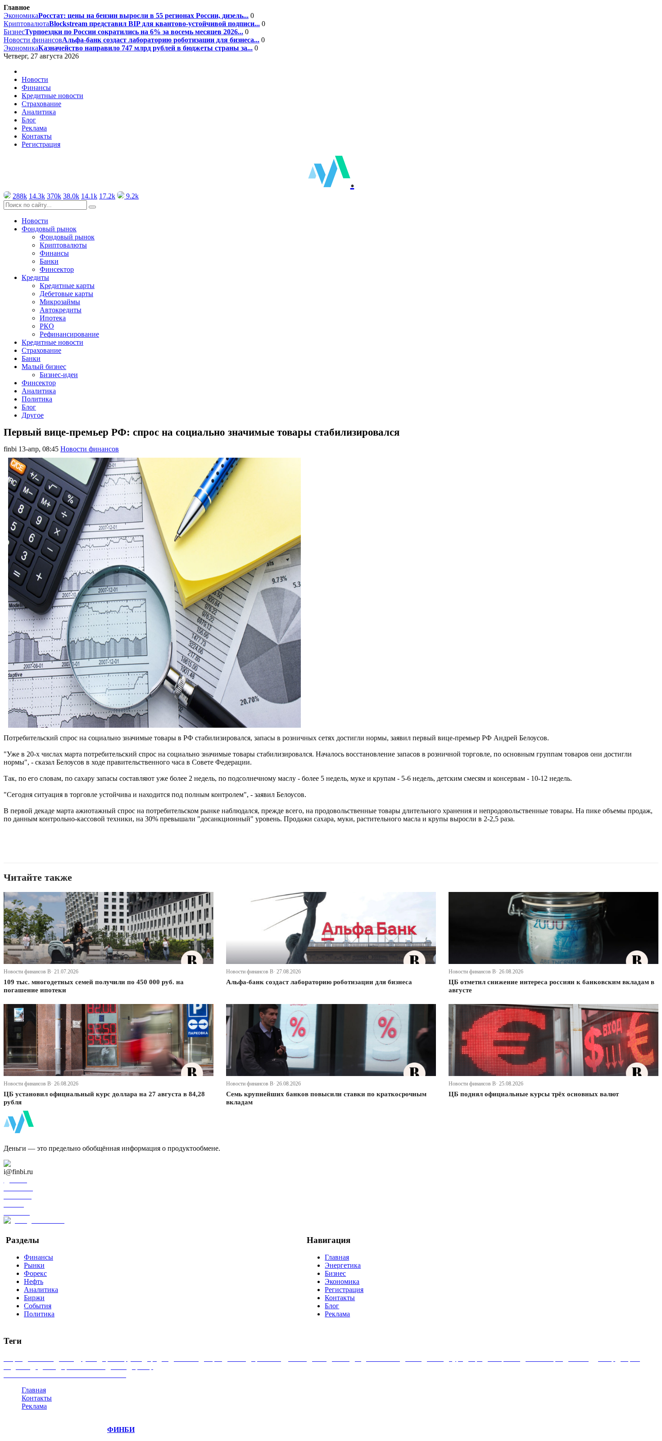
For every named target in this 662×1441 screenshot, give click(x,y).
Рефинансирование (69, 334)
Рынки (34, 1265)
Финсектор (57, 269)
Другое (33, 415)
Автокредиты (61, 310)
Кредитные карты (67, 285)
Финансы (36, 87)
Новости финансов (131, 40)
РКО (47, 326)
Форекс (35, 1273)
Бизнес (123, 32)
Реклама (34, 128)
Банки (49, 261)
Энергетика (343, 1265)
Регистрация (41, 144)
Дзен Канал (32, 1163)
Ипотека (53, 318)
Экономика (126, 15)
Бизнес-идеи (59, 374)
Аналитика (39, 112)
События (37, 1306)
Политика (37, 399)
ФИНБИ (121, 1429)
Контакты (37, 136)
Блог (29, 120)
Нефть (33, 1281)
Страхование (41, 104)
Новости (35, 79)
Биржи (34, 1297)
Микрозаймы (60, 302)
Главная (337, 1257)
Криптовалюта (132, 23)
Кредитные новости (52, 95)
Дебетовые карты (66, 293)
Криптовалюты (63, 245)
